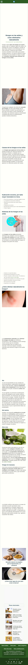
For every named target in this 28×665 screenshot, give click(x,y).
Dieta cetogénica (22, 645)
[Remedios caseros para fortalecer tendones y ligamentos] (9, 610)
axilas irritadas (7, 462)
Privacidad (15, 663)
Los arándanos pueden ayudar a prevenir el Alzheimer (17, 639)
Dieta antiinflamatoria (19, 648)
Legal (8, 663)
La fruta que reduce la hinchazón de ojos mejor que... (17, 627)
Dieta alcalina (5, 645)
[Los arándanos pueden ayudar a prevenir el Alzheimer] (9, 638)
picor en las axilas (15, 277)
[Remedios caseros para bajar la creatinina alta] (9, 633)
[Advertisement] (14, 19)
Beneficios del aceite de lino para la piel (17, 621)
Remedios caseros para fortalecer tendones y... (17, 610)
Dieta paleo (13, 645)
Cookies (11, 663)
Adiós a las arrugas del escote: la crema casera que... (17, 616)
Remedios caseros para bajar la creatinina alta (17, 633)
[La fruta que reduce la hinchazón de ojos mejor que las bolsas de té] (9, 627)
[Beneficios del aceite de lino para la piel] (9, 622)
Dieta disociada (8, 648)
